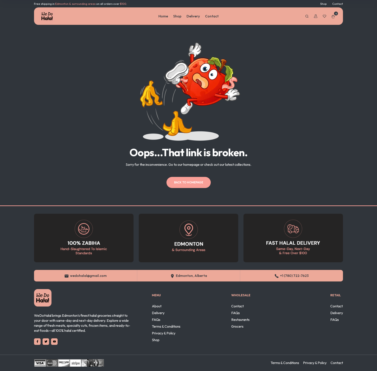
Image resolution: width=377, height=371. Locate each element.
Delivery (193, 16)
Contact (337, 3)
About (156, 306)
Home (163, 16)
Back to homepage (188, 182)
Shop (323, 3)
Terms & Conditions (166, 326)
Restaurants (240, 319)
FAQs (156, 319)
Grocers (237, 326)
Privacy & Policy (163, 333)
